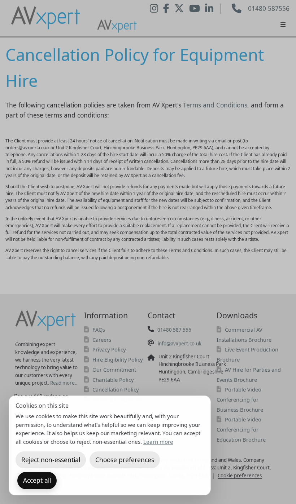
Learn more (158, 441)
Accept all (37, 480)
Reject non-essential (50, 459)
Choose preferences (124, 459)
